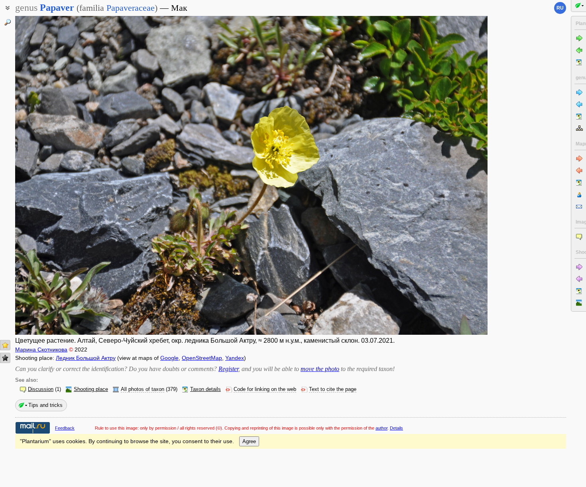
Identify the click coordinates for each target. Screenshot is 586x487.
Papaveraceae (130, 8)
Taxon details (205, 389)
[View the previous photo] (64, 175)
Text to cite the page (332, 389)
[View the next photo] (438, 175)
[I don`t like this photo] (5, 358)
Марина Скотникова (41, 349)
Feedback (65, 428)
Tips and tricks (45, 405)
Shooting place (91, 389)
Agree (249, 441)
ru (560, 8)
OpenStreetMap (202, 358)
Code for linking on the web (265, 389)
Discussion (40, 389)
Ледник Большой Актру (86, 358)
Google (169, 358)
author (381, 428)
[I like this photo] (5, 345)
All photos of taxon (142, 389)
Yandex (234, 358)
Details (396, 428)
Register (228, 368)
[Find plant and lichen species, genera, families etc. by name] (8, 22)
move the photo (320, 368)
